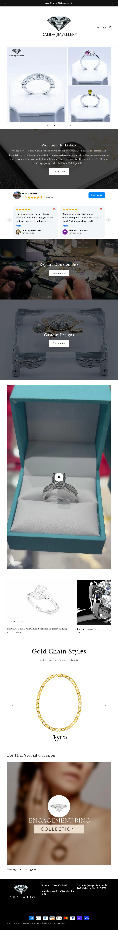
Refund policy (47, 923)
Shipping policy (59, 923)
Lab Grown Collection (92, 629)
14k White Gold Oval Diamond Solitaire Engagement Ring (37, 629)
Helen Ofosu (76, 230)
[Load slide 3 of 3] (63, 125)
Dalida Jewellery (31, 193)
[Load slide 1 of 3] (55, 125)
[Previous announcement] (5, 3)
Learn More (59, 171)
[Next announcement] (112, 3)
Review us (96, 195)
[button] (6, 27)
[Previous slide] (47, 125)
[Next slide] (70, 125)
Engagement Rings (20, 869)
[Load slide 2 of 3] (59, 125)
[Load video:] (59, 477)
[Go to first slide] (106, 706)
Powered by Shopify (32, 923)
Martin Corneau (31, 230)
